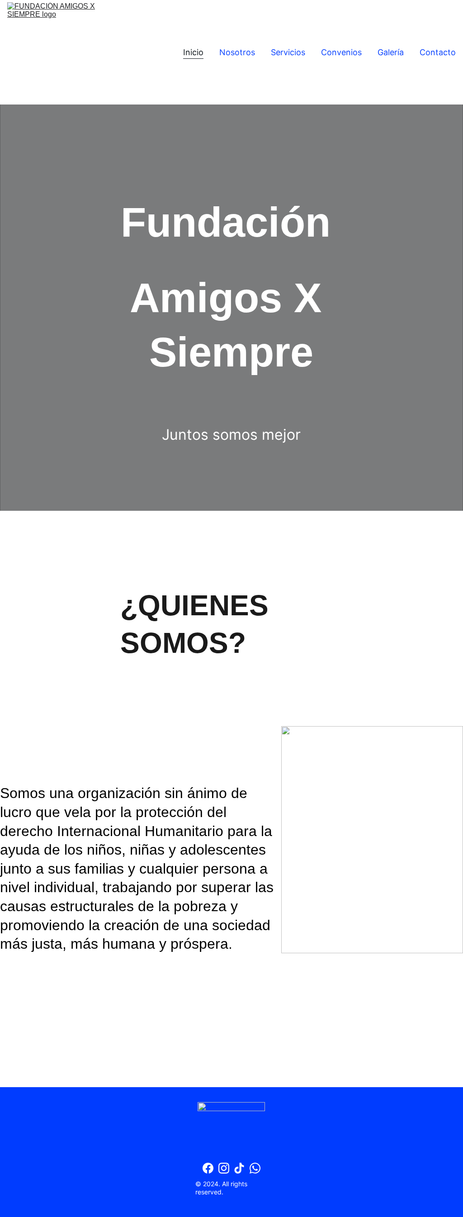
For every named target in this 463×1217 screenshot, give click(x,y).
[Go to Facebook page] (208, 1168)
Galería (391, 52)
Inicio (193, 52)
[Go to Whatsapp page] (255, 1168)
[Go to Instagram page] (223, 1168)
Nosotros (237, 52)
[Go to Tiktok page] (239, 1168)
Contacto (438, 52)
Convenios (341, 52)
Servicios (288, 52)
